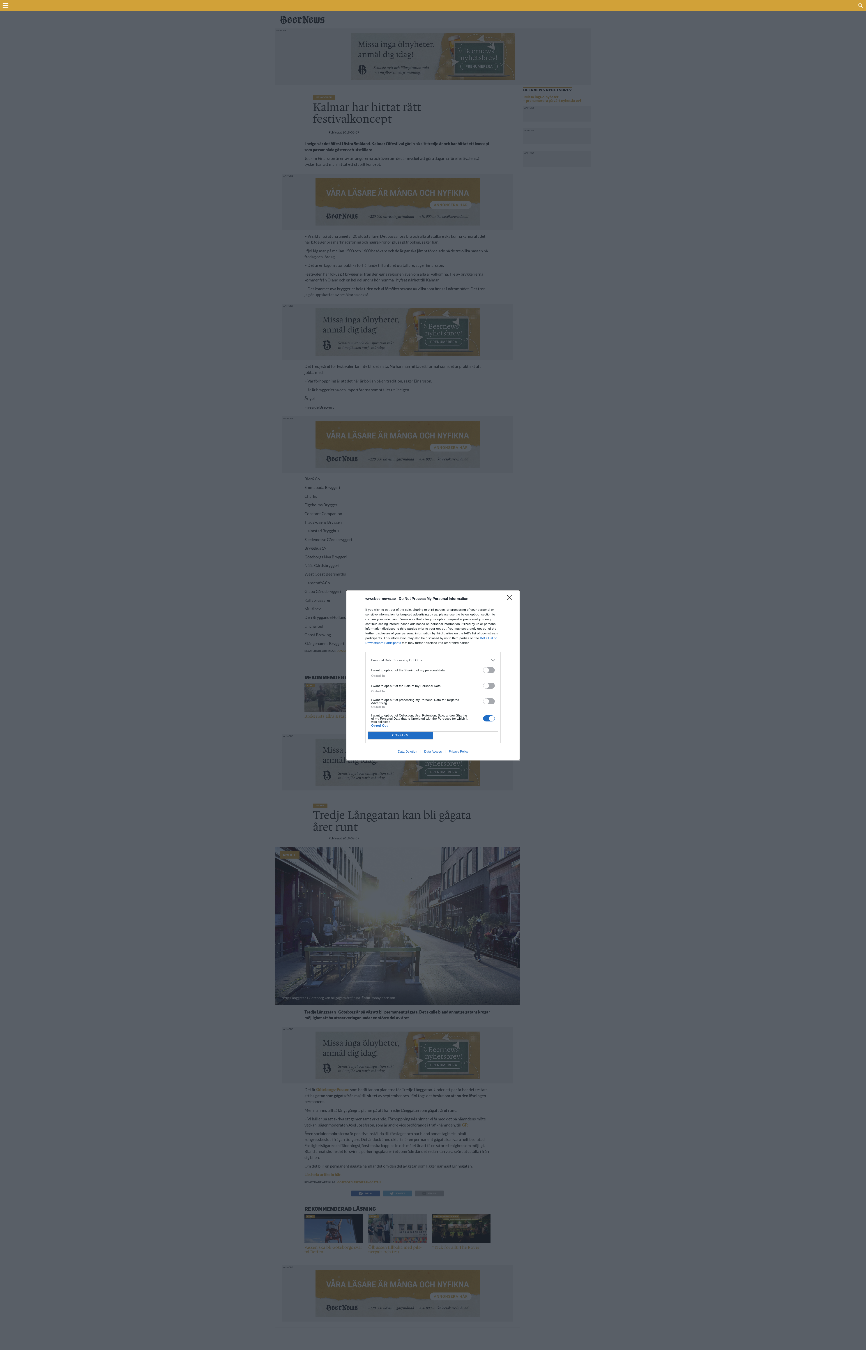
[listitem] (433, 660)
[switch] (489, 670)
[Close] (511, 599)
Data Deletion (407, 751)
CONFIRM (400, 735)
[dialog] (433, 675)
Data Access (433, 751)
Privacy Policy (458, 751)
